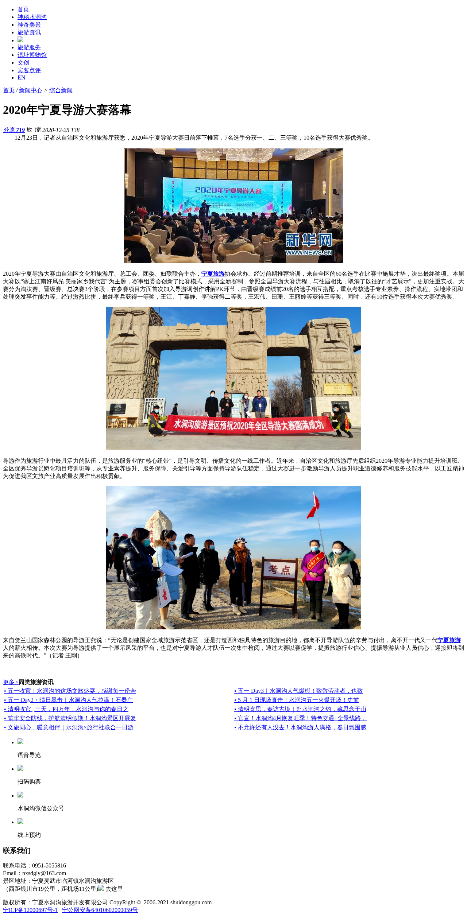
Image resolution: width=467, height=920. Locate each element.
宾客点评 (29, 70)
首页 (23, 9)
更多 (11, 682)
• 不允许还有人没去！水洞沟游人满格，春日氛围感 (300, 727)
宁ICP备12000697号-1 (30, 910)
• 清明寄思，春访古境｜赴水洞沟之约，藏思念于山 (300, 709)
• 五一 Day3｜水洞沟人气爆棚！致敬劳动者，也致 (298, 691)
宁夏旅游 (213, 274)
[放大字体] (29, 129)
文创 (23, 62)
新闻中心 (30, 90)
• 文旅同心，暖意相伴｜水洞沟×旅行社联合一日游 (69, 727)
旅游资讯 (29, 32)
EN (22, 77)
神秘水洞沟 (32, 17)
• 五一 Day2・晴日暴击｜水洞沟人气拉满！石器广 (68, 700)
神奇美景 (29, 25)
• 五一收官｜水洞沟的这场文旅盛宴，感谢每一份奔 (70, 691)
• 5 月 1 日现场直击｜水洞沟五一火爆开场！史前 (296, 700)
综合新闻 (61, 90)
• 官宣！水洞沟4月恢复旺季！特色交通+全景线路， (300, 718)
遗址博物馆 (32, 55)
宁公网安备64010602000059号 (100, 910)
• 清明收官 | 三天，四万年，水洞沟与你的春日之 (66, 709)
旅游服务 (29, 47)
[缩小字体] (38, 129)
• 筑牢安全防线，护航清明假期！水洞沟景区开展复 (70, 718)
